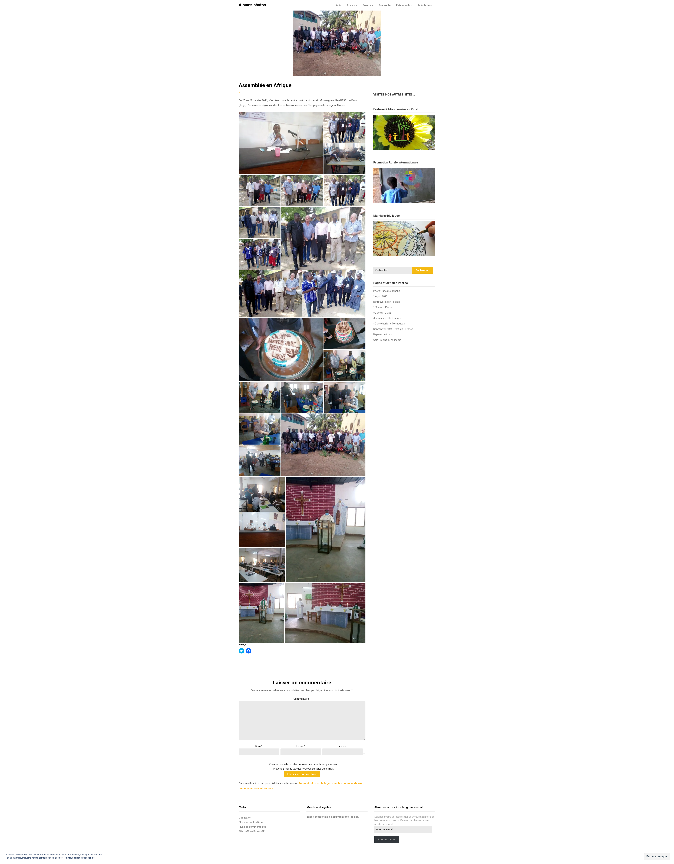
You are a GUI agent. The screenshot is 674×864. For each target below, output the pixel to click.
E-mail (300, 746)
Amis (338, 5)
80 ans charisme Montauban (389, 323)
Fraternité (385, 5)
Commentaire (302, 698)
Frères (351, 5)
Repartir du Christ (383, 334)
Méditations (425, 5)
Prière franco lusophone (386, 291)
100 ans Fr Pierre (382, 307)
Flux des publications (251, 822)
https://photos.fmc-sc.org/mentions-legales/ (332, 816)
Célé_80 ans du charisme (387, 340)
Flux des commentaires (252, 826)
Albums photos (252, 5)
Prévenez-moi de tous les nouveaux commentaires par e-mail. (303, 764)
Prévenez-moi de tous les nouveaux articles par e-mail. (303, 768)
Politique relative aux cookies (80, 858)
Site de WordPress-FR (252, 831)
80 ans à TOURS (382, 312)
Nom (258, 746)
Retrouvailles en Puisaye (386, 301)
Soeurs (367, 5)
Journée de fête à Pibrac (387, 318)
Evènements (403, 5)
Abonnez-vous (386, 839)
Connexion (245, 817)
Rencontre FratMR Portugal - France (393, 329)
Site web (342, 746)
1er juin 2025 (380, 296)
